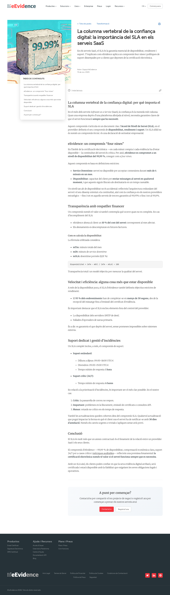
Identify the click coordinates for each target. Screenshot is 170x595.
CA (143, 6)
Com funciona (63, 549)
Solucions (64, 6)
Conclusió (28, 110)
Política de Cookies (96, 573)
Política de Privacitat (77, 573)
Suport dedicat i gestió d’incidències (38, 106)
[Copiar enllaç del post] (160, 90)
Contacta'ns (107, 509)
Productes (50, 6)
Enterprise (88, 6)
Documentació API (40, 555)
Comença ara (155, 6)
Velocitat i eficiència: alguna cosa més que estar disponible (42, 100)
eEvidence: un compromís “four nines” (39, 91)
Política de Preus (79, 577)
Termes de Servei (60, 573)
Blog (34, 558)
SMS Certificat (12, 552)
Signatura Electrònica (15, 549)
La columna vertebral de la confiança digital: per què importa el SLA (42, 85)
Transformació (103, 23)
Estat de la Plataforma (41, 549)
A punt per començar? (32, 115)
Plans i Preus (62, 545)
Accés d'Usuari (38, 545)
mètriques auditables (103, 453)
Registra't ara (123, 509)
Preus (99, 6)
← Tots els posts (84, 23)
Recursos (119, 6)
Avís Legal (46, 573)
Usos (76, 6)
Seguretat (93, 577)
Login (108, 6)
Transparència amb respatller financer (38, 95)
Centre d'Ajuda (38, 552)
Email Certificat (13, 545)
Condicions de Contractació (117, 573)
